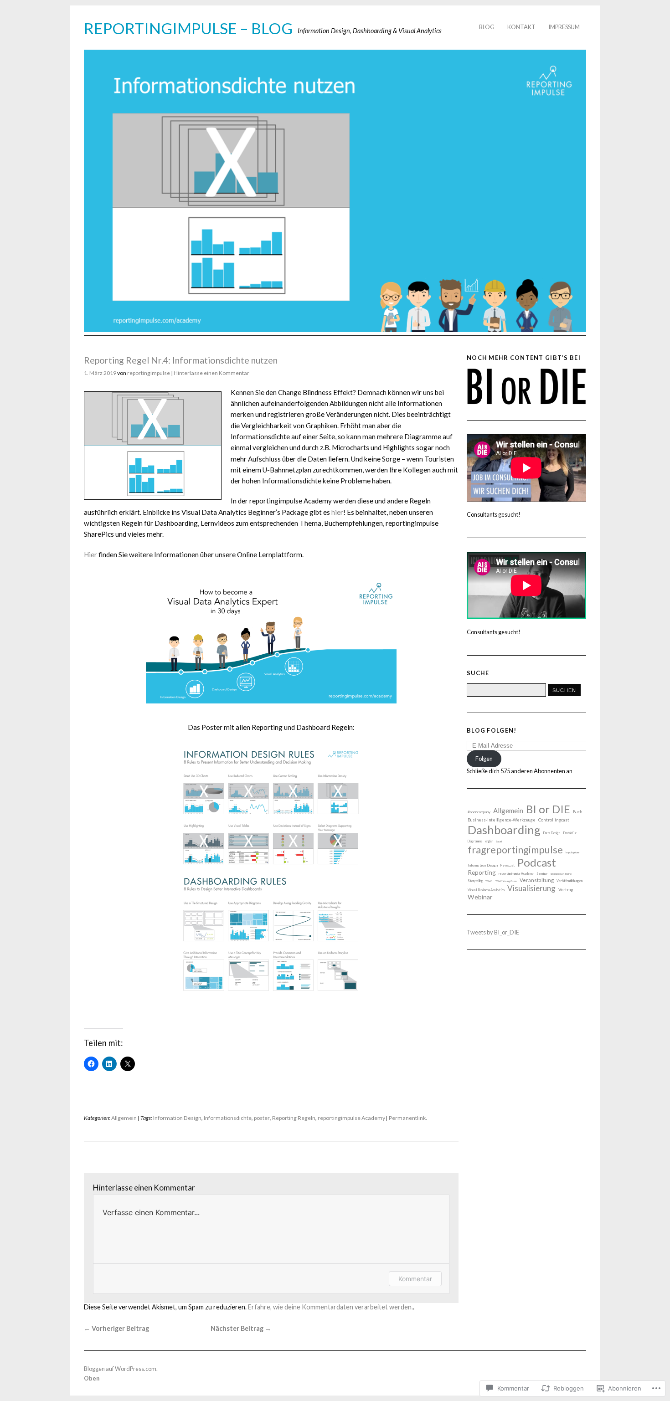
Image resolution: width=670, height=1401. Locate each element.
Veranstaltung (537, 880)
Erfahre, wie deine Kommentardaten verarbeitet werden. (330, 1307)
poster (262, 1117)
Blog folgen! (491, 730)
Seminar (542, 874)
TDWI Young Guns (506, 881)
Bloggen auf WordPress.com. (121, 1368)
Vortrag (565, 889)
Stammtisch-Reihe (561, 873)
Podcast (536, 862)
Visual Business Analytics (486, 890)
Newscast (507, 865)
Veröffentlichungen (569, 881)
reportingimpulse (148, 372)
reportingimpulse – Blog (188, 28)
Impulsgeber (572, 852)
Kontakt (521, 27)
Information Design (177, 1117)
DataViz (570, 833)
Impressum (564, 27)
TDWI (489, 881)
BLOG (487, 27)
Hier (90, 554)
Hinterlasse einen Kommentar (211, 372)
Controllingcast (553, 819)
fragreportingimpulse (515, 850)
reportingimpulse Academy (351, 1117)
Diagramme (475, 841)
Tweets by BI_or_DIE (493, 932)
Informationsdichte (228, 1117)
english (489, 841)
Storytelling (475, 881)
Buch (577, 812)
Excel (499, 841)
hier (337, 512)
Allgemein (124, 1117)
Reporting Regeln (293, 1117)
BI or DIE (548, 809)
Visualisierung (531, 888)
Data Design (551, 833)
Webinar (480, 897)
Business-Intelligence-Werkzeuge (502, 819)
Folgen (484, 758)
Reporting (482, 872)
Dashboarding (504, 829)
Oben (91, 1378)
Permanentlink (407, 1117)
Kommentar (415, 1279)
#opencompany (479, 812)
